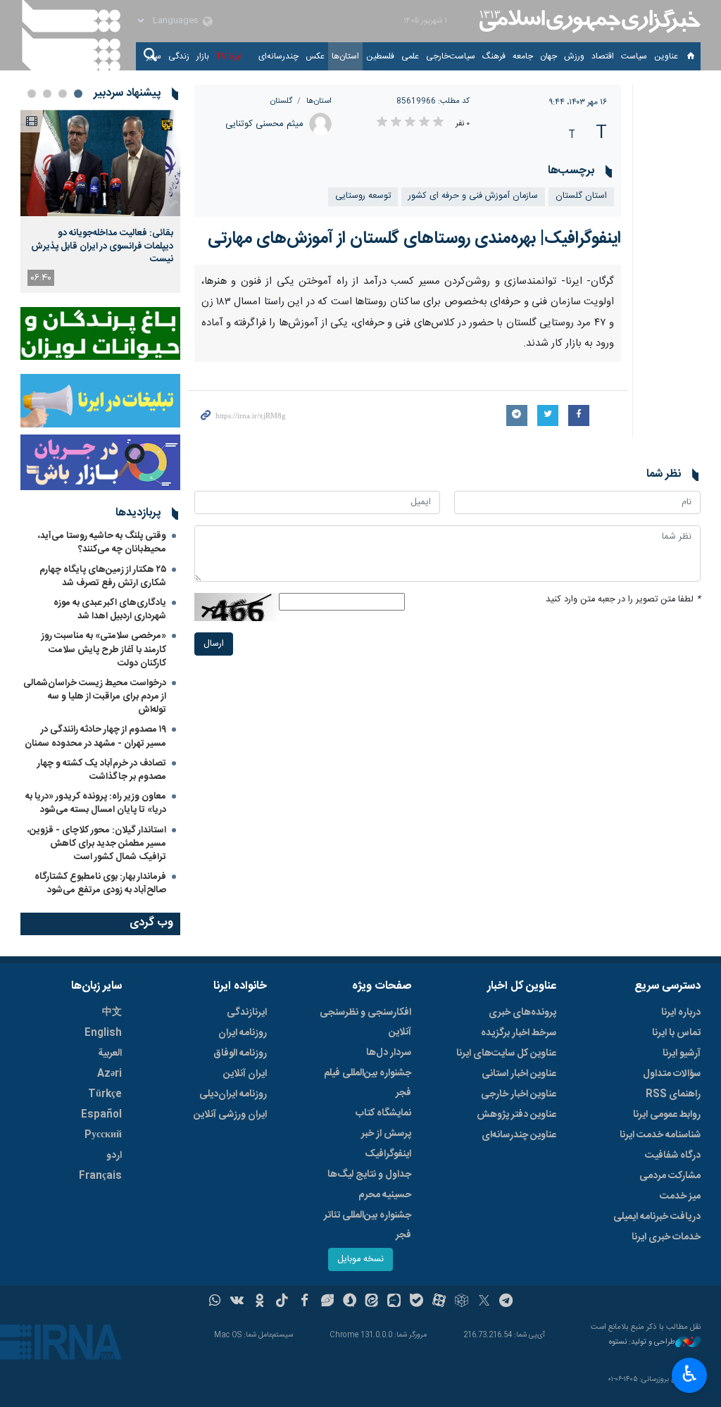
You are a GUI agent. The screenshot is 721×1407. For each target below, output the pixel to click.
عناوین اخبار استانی (519, 1073)
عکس (315, 56)
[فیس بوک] (304, 1302)
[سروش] (349, 1302)
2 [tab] (62, 93)
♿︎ (689, 1374)
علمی (410, 56)
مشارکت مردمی (670, 1176)
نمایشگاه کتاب (383, 1113)
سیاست (634, 56)
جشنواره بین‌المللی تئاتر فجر (367, 1225)
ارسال (213, 644)
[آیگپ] (393, 1302)
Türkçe (105, 1094)
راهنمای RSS (673, 1094)
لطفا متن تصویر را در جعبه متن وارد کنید (623, 599)
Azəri (109, 1073)
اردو (114, 1155)
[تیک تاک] (281, 1302)
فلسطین (380, 56)
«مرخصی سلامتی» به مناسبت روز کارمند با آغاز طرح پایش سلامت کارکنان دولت (104, 649)
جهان (548, 56)
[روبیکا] (461, 1302)
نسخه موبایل (360, 1259)
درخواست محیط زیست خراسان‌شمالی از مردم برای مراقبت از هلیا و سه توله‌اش (94, 696)
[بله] (416, 1302)
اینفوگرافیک (388, 1154)
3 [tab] (47, 93)
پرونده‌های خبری (522, 1012)
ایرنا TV (229, 56)
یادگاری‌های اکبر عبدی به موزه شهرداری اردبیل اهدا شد (110, 609)
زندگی (178, 56)
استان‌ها (345, 56)
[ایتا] (372, 1302)
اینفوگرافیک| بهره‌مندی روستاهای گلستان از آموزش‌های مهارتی (414, 239)
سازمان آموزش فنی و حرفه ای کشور (473, 196)
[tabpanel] (100, 201)
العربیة (110, 1053)
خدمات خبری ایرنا (666, 1237)
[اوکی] (259, 1302)
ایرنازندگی (247, 1012)
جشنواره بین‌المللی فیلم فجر (367, 1083)
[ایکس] (484, 1302)
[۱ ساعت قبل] (100, 163)
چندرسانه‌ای (278, 56)
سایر (153, 56)
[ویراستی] (327, 1302)
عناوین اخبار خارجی (518, 1094)
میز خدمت (680, 1196)
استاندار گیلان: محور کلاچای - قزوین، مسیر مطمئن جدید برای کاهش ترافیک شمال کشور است (96, 844)
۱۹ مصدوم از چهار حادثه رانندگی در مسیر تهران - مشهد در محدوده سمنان (95, 736)
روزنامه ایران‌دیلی (233, 1094)
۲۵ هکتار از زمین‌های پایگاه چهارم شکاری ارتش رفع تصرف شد (102, 576)
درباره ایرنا (681, 1012)
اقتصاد (602, 56)
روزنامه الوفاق (240, 1053)
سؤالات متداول (672, 1073)
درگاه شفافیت (673, 1155)
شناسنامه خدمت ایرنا (660, 1135)
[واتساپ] (215, 1302)
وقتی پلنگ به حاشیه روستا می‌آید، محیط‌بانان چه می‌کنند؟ (102, 542)
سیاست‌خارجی (450, 56)
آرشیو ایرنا (682, 1053)
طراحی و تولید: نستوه (642, 1343)
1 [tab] (78, 93)
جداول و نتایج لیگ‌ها (369, 1174)
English (103, 1033)
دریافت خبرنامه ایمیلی (657, 1216)
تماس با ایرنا (676, 1033)
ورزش (574, 56)
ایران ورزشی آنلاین (230, 1114)
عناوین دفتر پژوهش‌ (516, 1114)
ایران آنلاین (245, 1073)
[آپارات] (439, 1302)
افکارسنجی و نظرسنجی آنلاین (365, 1022)
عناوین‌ (666, 56)
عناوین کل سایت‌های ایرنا (506, 1053)
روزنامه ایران (242, 1033)
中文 (112, 1012)
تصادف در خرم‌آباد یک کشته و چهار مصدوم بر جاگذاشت (101, 770)
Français (100, 1176)
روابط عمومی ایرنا (667, 1114)
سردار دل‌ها (388, 1052)
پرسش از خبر (386, 1133)
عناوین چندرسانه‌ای (519, 1135)
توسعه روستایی (363, 196)
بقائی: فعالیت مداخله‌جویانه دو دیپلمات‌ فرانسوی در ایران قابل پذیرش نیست (102, 246)
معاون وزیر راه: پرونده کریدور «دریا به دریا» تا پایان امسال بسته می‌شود (95, 803)
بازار (202, 56)
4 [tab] (31, 93)
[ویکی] (236, 1302)
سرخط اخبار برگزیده (518, 1033)
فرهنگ (494, 56)
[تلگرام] (506, 1302)
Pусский (103, 1135)
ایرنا (588, 21)
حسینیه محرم (384, 1195)
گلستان (281, 101)
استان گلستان (581, 196)
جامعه (523, 56)
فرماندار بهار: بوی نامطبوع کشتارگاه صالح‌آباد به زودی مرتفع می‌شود (100, 883)
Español (101, 1114)
